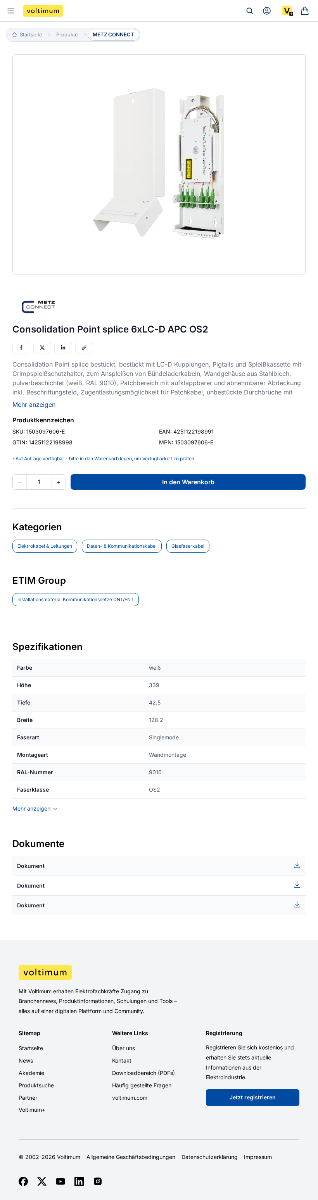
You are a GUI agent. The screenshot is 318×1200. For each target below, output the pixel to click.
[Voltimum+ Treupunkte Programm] (288, 11)
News (26, 1060)
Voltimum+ (32, 1109)
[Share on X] (42, 347)
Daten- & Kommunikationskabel (122, 546)
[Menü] (11, 11)
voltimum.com (129, 1097)
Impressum (258, 1157)
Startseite (31, 1048)
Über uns (123, 1048)
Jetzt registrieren (253, 1097)
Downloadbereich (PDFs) (143, 1073)
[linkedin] (79, 1181)
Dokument (31, 865)
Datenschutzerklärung (209, 1157)
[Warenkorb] (305, 11)
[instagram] (97, 1181)
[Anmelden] (267, 11)
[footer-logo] (159, 972)
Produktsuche (36, 1085)
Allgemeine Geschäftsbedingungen (130, 1157)
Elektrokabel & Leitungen (44, 546)
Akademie (31, 1073)
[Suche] (250, 11)
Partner (28, 1097)
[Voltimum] (43, 11)
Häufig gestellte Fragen (141, 1085)
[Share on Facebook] (21, 347)
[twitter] (42, 1181)
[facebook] (23, 1181)
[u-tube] (60, 1181)
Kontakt (121, 1060)
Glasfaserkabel (187, 546)
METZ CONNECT (113, 34)
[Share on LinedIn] (63, 347)
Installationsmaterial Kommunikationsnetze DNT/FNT (75, 599)
